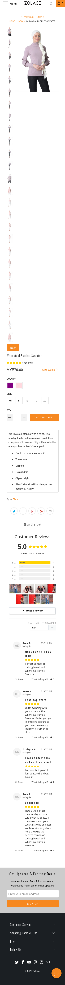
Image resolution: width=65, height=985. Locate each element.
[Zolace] (32, 3)
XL (44, 400)
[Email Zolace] (47, 962)
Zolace (36, 970)
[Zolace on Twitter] (16, 962)
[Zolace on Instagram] (41, 962)
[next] (55, 59)
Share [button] (20, 679)
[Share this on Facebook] (23, 511)
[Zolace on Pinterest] (35, 962)
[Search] (51, 3)
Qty (9, 410)
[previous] (18, 59)
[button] (52, 679)
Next (39, 16)
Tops (15, 499)
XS (10, 400)
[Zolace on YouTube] (29, 962)
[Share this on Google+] (41, 511)
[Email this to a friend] (50, 511)
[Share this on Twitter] (14, 511)
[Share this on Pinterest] (32, 511)
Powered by (42, 623)
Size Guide (48, 369)
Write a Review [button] (34, 610)
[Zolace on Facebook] (23, 962)
